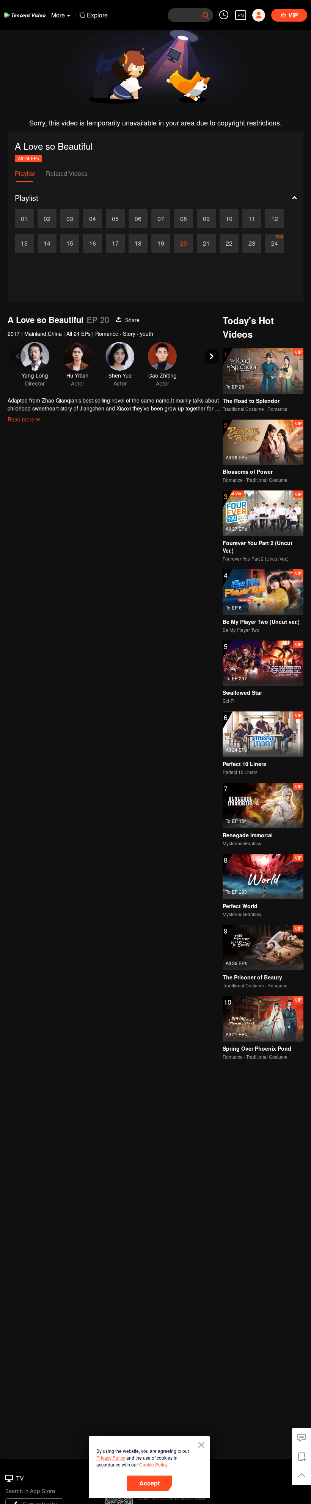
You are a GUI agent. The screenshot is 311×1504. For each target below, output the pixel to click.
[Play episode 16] (92, 243)
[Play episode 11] (251, 218)
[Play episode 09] (206, 218)
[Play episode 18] (138, 243)
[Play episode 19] (160, 243)
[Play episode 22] (229, 243)
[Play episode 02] (47, 218)
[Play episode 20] (183, 243)
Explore (97, 15)
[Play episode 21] (206, 243)
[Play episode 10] (229, 218)
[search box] (205, 15)
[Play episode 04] (92, 218)
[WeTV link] (25, 15)
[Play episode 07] (160, 218)
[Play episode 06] (138, 218)
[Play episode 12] (274, 218)
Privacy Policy (110, 1457)
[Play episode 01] (24, 218)
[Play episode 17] (115, 243)
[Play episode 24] (274, 243)
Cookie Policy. (153, 1464)
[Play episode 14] (47, 243)
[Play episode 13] (24, 243)
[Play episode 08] (183, 218)
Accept (149, 1483)
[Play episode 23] (251, 243)
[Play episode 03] (69, 218)
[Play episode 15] (69, 243)
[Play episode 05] (115, 218)
